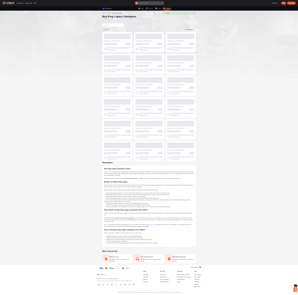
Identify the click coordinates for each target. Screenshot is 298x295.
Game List (145, 279)
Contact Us (145, 281)
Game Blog (145, 277)
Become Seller (163, 277)
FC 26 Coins (162, 274)
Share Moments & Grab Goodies (184, 277)
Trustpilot (167, 13)
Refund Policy (197, 286)
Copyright (196, 284)
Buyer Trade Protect (164, 279)
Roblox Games (28, 3)
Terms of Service (197, 274)
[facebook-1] (112, 284)
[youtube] (133, 284)
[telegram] (107, 284)
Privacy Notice (197, 277)
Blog (35, 3)
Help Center (145, 274)
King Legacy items (150, 224)
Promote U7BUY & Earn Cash (183, 274)
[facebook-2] (116, 284)
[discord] (103, 284)
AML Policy (196, 281)
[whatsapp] (98, 284)
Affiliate (178, 281)
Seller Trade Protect (164, 281)
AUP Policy (196, 279)
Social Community (181, 279)
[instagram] (129, 284)
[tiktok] (120, 284)
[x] (125, 284)
